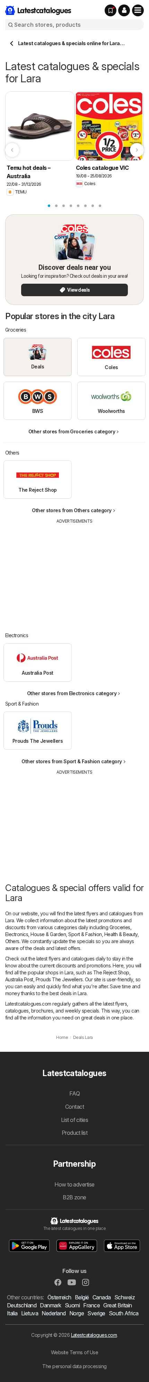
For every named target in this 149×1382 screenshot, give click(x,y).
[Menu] (138, 10)
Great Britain (117, 1305)
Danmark (50, 1305)
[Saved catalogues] (110, 10)
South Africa (124, 1313)
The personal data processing (74, 1366)
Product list (75, 1132)
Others (12, 941)
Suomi (72, 1305)
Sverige (96, 1313)
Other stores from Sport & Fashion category (71, 761)
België (82, 1297)
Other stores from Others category (71, 510)
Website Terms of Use (74, 1352)
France (91, 1305)
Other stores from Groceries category (71, 431)
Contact (74, 1106)
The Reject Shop (111, 972)
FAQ (74, 1093)
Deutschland (21, 1305)
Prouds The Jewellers (59, 979)
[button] (124, 10)
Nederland (53, 1313)
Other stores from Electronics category (72, 693)
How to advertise (74, 1184)
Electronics (16, 934)
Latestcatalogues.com (94, 1335)
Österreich (59, 1297)
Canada (102, 1297)
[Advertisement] (74, 573)
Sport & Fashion (85, 934)
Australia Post (19, 979)
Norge (76, 1313)
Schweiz (124, 1297)
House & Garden (48, 934)
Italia (12, 1313)
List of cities (74, 1119)
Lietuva (29, 1313)
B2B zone (74, 1197)
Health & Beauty (121, 934)
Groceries (119, 927)
